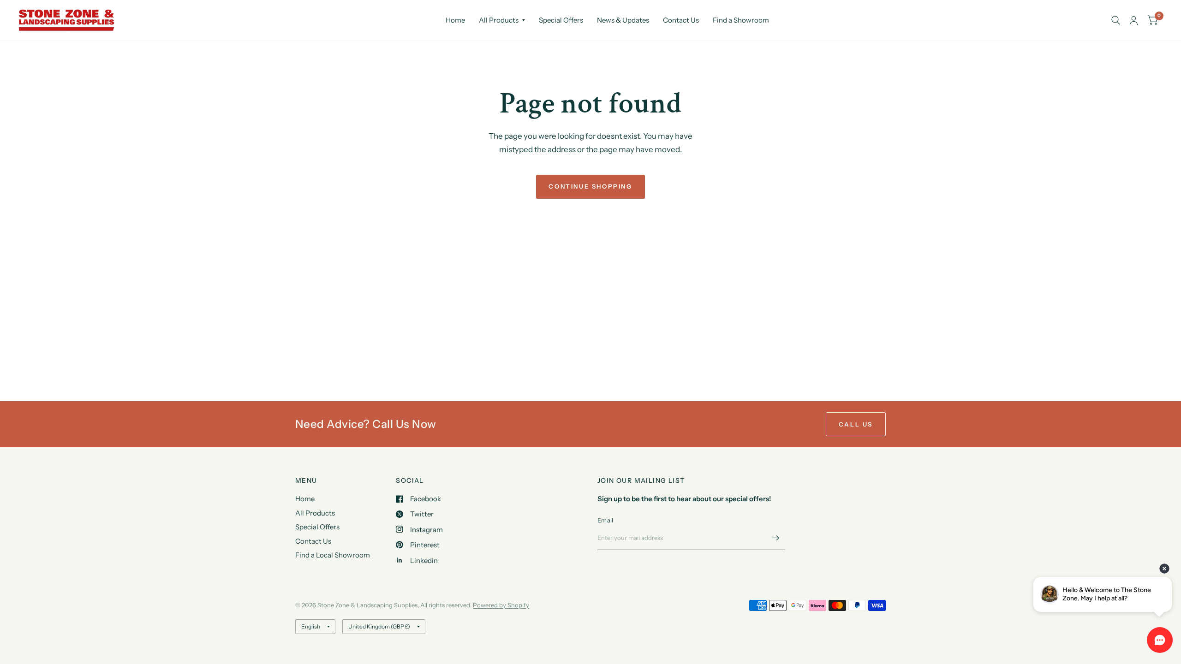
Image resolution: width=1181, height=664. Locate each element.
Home (455, 20)
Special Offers (561, 20)
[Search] (1116, 20)
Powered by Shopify (501, 605)
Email (605, 520)
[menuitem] (455, 20)
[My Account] (1134, 20)
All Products (499, 20)
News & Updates (623, 20)
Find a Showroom (741, 20)
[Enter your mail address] (776, 538)
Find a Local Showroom (332, 555)
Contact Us (681, 20)
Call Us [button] (856, 424)
